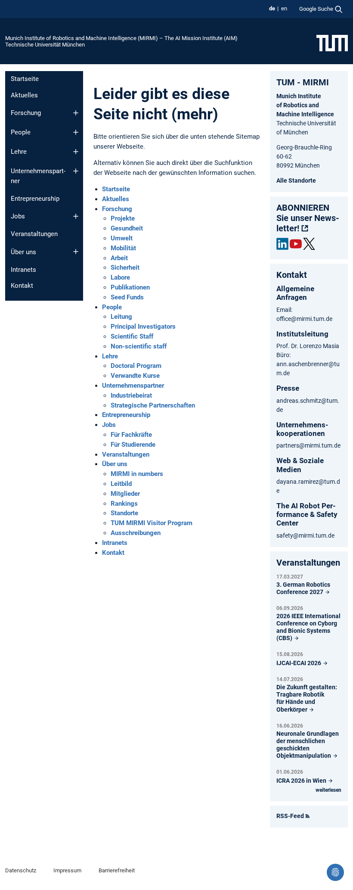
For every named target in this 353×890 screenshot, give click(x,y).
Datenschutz (20, 870)
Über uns (23, 252)
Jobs (18, 216)
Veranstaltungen (34, 234)
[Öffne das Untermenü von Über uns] (76, 251)
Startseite (25, 79)
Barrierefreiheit (117, 870)
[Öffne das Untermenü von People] (76, 132)
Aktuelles (24, 95)
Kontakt (22, 285)
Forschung (26, 113)
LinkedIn (282, 244)
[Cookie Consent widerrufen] (335, 872)
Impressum (67, 870)
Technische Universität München (45, 44)
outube (296, 244)
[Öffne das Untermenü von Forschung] (76, 113)
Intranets (23, 270)
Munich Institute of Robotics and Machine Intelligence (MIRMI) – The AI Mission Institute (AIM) (121, 38)
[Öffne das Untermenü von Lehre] (76, 151)
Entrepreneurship (35, 198)
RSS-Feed (290, 815)
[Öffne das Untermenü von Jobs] (76, 216)
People (21, 132)
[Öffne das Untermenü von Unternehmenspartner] (76, 171)
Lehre (19, 152)
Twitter (309, 244)
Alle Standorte (296, 180)
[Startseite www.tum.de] (332, 43)
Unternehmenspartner (38, 176)
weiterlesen (328, 790)
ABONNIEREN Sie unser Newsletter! (307, 217)
